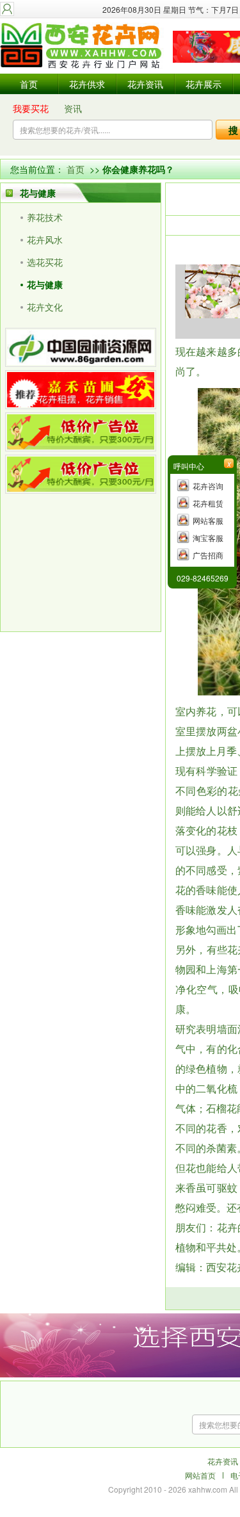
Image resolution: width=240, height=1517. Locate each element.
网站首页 (200, 1475)
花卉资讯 (145, 83)
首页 (29, 83)
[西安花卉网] (83, 46)
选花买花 (45, 262)
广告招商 (208, 554)
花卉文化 (45, 306)
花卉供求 (87, 83)
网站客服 (208, 520)
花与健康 (45, 284)
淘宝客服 (208, 537)
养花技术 (45, 217)
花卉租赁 (208, 503)
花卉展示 (203, 83)
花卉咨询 (208, 485)
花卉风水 (45, 239)
